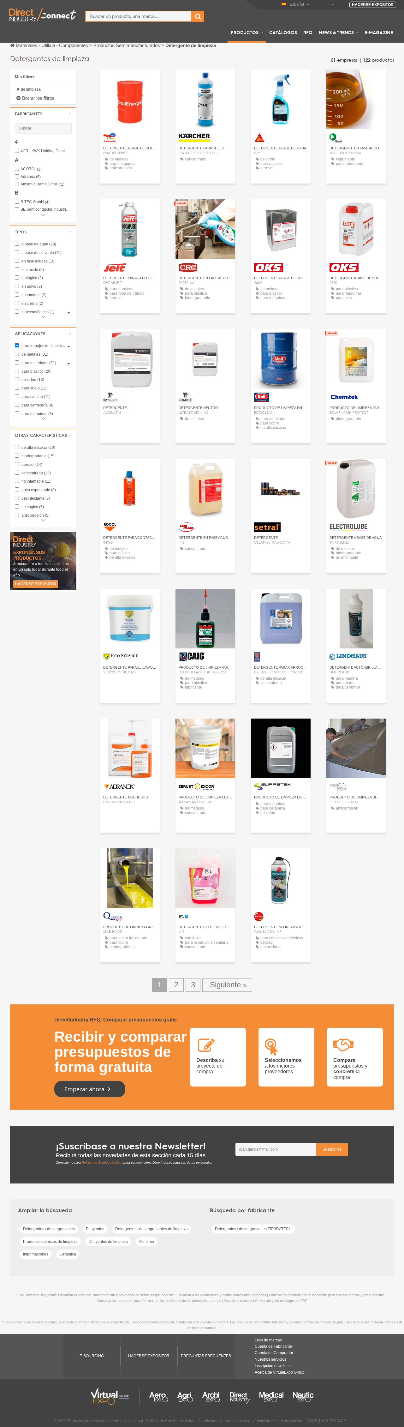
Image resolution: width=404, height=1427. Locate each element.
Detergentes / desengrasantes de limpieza (151, 1229)
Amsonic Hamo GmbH (42, 184)
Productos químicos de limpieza (50, 1241)
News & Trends (336, 32)
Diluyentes (95, 1229)
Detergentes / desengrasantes (49, 1229)
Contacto (205, 80)
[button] (43, 114)
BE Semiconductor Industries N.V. (46, 209)
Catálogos (283, 32)
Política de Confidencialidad (102, 1162)
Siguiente (227, 985)
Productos (244, 32)
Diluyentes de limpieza (108, 1241)
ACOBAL (31, 169)
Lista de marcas (268, 1340)
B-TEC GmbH (35, 202)
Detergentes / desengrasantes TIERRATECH (253, 1229)
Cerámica (67, 1254)
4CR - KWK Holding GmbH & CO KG (46, 151)
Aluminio (146, 1241)
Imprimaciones (35, 1254)
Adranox (31, 176)
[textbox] (138, 16)
